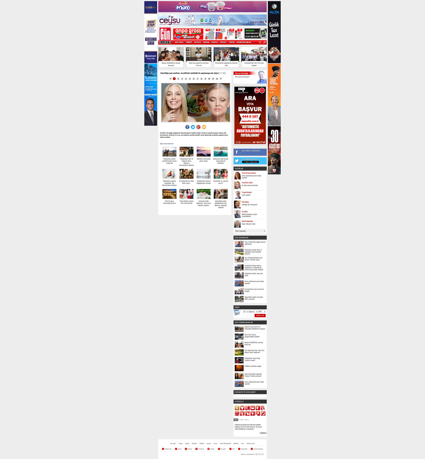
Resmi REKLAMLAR (225, 443)
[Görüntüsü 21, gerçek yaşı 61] (221, 178)
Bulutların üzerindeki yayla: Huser (204, 160)
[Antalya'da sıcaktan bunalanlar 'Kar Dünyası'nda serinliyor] (169, 178)
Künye (179, 449)
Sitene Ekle (244, 449)
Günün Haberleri (258, 449)
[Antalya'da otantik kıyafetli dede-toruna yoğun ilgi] (169, 156)
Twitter (212, 449)
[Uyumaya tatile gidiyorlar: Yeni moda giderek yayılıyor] (204, 198)
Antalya (187, 443)
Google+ (223, 449)
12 (217, 79)
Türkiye (180, 443)
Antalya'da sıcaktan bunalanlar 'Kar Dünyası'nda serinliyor (169, 183)
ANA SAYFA (179, 42)
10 (209, 79)
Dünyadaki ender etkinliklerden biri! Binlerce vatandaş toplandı (221, 204)
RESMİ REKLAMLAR (244, 42)
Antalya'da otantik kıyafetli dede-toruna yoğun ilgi (169, 161)
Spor (242, 443)
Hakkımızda (168, 449)
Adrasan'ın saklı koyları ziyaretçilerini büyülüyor (220, 161)
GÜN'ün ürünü (251, 443)
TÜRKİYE (189, 42)
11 (213, 79)
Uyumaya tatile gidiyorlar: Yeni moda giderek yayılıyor (203, 203)
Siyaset (209, 443)
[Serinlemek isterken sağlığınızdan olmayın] (204, 178)
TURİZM (232, 42)
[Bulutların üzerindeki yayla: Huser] (204, 156)
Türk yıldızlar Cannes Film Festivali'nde (187, 202)
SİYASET (223, 42)
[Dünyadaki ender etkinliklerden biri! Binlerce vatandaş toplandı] (221, 198)
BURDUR (206, 42)
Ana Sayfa (173, 443)
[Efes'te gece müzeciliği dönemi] (169, 198)
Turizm (215, 443)
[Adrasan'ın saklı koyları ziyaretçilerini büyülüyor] (221, 156)
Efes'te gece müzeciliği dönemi (169, 202)
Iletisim (190, 449)
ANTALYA (197, 42)
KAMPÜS (236, 443)
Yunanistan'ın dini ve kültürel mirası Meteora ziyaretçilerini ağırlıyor (186, 162)
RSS (233, 449)
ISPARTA (214, 42)
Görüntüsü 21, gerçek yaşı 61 (220, 182)
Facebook (201, 449)
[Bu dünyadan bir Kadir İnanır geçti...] (186, 178)
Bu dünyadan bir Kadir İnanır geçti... (186, 182)
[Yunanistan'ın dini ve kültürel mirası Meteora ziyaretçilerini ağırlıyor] (186, 156)
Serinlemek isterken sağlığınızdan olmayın (203, 182)
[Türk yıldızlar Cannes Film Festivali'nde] (186, 198)
